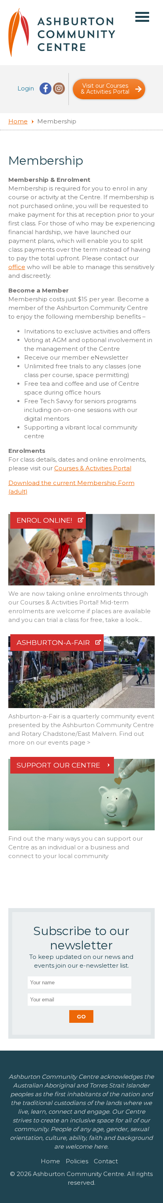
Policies (77, 1161)
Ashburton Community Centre (61, 32)
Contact (106, 1161)
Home (18, 121)
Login (25, 88)
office (16, 267)
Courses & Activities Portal (92, 468)
